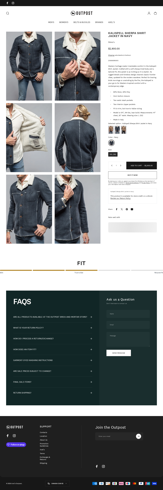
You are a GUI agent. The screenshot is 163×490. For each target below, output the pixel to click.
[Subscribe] (138, 436)
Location (43, 436)
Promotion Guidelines (44, 445)
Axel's (42, 450)
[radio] (111, 130)
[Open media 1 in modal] (29, 66)
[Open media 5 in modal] (29, 209)
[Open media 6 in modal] (78, 209)
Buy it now (133, 175)
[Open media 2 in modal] (78, 66)
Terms (42, 453)
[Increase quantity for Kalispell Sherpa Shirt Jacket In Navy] (121, 165)
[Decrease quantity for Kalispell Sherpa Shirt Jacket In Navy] (111, 165)
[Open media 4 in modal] (78, 137)
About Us (43, 440)
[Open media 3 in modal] (29, 137)
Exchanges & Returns (45, 458)
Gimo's (111, 42)
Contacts (43, 432)
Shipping (111, 55)
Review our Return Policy (120, 198)
